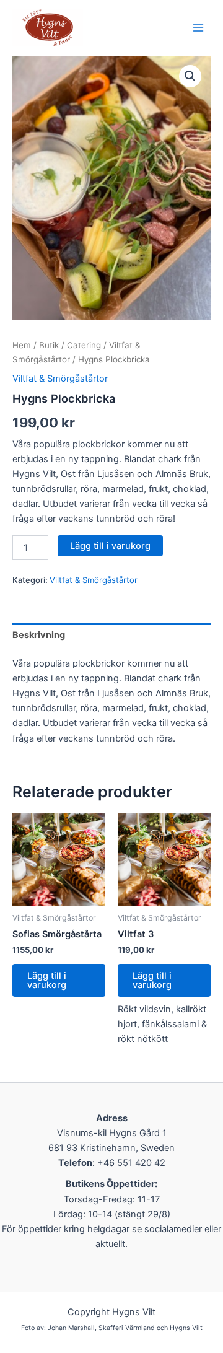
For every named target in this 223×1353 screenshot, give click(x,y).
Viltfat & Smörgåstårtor (60, 378)
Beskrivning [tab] (38, 635)
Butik (49, 345)
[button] (190, 76)
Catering (84, 345)
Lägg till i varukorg (110, 545)
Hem (21, 345)
